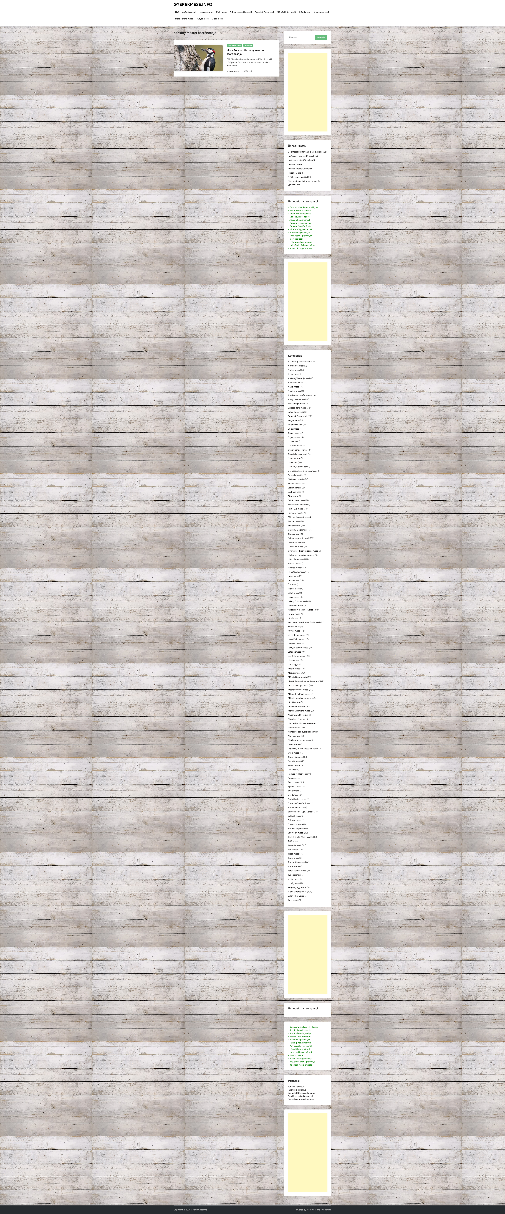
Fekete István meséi (297, 504)
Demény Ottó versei (297, 466)
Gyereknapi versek (296, 542)
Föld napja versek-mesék (299, 517)
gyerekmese (234, 71)
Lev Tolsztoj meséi (296, 656)
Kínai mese (293, 618)
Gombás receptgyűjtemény (301, 1099)
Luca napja (293, 664)
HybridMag (326, 1209)
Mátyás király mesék (286, 12)
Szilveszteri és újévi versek (300, 811)
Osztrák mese (294, 761)
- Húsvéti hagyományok (299, 232)
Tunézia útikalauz (296, 1086)
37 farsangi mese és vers (299, 361)
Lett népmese (294, 652)
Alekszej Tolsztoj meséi (299, 378)
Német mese (294, 727)
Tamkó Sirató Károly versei (300, 837)
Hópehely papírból (296, 173)
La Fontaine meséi (296, 635)
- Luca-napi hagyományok (300, 235)
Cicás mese (217, 18)
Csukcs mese (294, 458)
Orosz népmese (295, 757)
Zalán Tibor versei (296, 896)
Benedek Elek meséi (264, 12)
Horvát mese (294, 563)
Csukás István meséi (297, 454)
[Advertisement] (307, 92)
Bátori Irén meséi (296, 412)
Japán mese (293, 597)
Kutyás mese (203, 18)
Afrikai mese (294, 370)
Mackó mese (294, 668)
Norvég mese (294, 736)
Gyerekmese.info (193, 4)
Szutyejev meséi (296, 833)
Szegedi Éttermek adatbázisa (301, 1093)
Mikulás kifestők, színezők (300, 168)
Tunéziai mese (294, 875)
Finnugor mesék (295, 513)
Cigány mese (294, 437)
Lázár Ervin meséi (296, 639)
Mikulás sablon (295, 164)
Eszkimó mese (294, 487)
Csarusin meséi (295, 445)
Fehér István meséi (297, 500)
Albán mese (293, 374)
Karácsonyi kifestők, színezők (301, 160)
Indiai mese (293, 576)
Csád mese (293, 441)
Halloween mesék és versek (301, 555)
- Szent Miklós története (299, 210)
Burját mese (293, 429)
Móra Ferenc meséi (184, 18)
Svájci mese (293, 790)
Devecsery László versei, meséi (302, 471)
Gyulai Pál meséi (295, 546)
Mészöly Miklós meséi (298, 689)
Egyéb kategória (295, 475)
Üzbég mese (294, 883)
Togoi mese (293, 858)
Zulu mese (293, 900)
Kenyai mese (294, 614)
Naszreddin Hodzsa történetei (302, 723)
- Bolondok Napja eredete (300, 248)
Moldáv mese (294, 702)
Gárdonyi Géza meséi (298, 530)
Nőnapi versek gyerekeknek (301, 732)
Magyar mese (206, 12)
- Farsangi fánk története (299, 226)
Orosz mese (293, 753)
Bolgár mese (294, 420)
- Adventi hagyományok (299, 220)
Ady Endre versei (296, 365)
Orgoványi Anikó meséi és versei (303, 748)
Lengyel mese (294, 643)
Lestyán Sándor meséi (298, 647)
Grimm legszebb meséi (241, 12)
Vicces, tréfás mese (297, 891)
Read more (232, 65)
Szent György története (299, 803)
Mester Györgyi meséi (298, 685)
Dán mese (292, 462)
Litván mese (293, 660)
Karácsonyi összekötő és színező (303, 156)
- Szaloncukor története (299, 217)
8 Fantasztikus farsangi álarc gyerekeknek (307, 152)
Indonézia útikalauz (297, 1090)
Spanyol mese (294, 786)
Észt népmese (294, 492)
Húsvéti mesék (295, 567)
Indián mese (293, 580)
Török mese (293, 866)
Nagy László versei (296, 719)
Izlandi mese (294, 588)
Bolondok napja (295, 424)
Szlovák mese (294, 816)
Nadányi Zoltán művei (298, 715)
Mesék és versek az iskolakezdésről (304, 681)
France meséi (294, 521)
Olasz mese (293, 744)
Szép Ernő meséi (296, 807)
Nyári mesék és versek (185, 12)
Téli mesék (248, 45)
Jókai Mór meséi (295, 605)
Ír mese (291, 584)
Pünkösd (292, 769)
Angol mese (293, 387)
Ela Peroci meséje (296, 479)
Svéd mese (293, 795)
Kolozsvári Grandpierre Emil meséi (304, 622)
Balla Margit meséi (296, 403)
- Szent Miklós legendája (299, 213)
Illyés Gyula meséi (296, 572)
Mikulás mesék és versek (299, 698)
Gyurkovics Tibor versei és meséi (303, 551)
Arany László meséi (297, 399)
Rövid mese (221, 12)
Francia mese (294, 525)
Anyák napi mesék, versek (300, 395)
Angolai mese (294, 391)
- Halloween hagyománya (300, 242)
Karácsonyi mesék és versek (301, 610)
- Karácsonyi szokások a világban (303, 207)
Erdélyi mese (294, 483)
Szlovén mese (294, 820)
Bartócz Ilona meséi (297, 408)
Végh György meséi (297, 887)
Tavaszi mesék (294, 845)
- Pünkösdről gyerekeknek (300, 229)
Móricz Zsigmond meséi (299, 710)
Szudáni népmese (296, 828)
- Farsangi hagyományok (299, 223)
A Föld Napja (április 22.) (299, 177)
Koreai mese (294, 626)
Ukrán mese (293, 879)
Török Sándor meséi (297, 870)
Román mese (294, 778)
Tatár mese (293, 841)
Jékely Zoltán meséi (297, 601)
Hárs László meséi (296, 559)
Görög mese (293, 534)
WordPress (311, 1209)
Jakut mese (293, 593)
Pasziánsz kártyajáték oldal (300, 1096)
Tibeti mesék (294, 854)
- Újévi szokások (295, 239)
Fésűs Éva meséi (295, 509)
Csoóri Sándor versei (297, 450)
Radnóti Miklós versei (298, 774)
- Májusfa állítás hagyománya (301, 245)
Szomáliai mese (295, 824)
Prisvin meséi (294, 765)
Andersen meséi (321, 12)
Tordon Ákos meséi (297, 862)
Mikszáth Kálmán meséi (299, 694)
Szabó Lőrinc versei (297, 799)
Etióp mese (293, 496)
